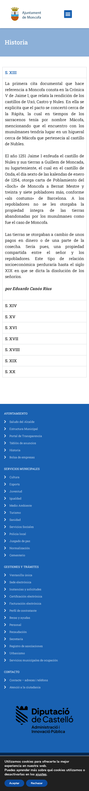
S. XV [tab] (10, 316)
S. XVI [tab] (11, 327)
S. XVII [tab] (11, 338)
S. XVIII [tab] (12, 349)
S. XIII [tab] (11, 72)
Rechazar (37, 783)
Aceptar (14, 783)
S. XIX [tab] (11, 360)
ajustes (41, 774)
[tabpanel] (44, 189)
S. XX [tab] (10, 371)
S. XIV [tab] (11, 305)
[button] (68, 14)
